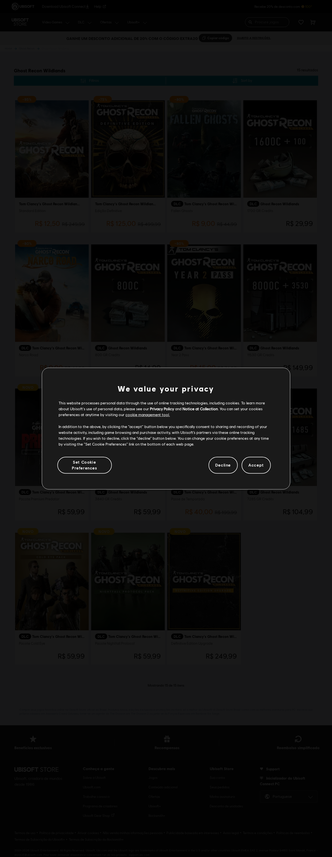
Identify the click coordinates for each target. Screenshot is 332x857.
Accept (256, 465)
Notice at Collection (200, 408)
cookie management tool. (147, 414)
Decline (223, 465)
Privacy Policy (162, 408)
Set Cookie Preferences (84, 465)
